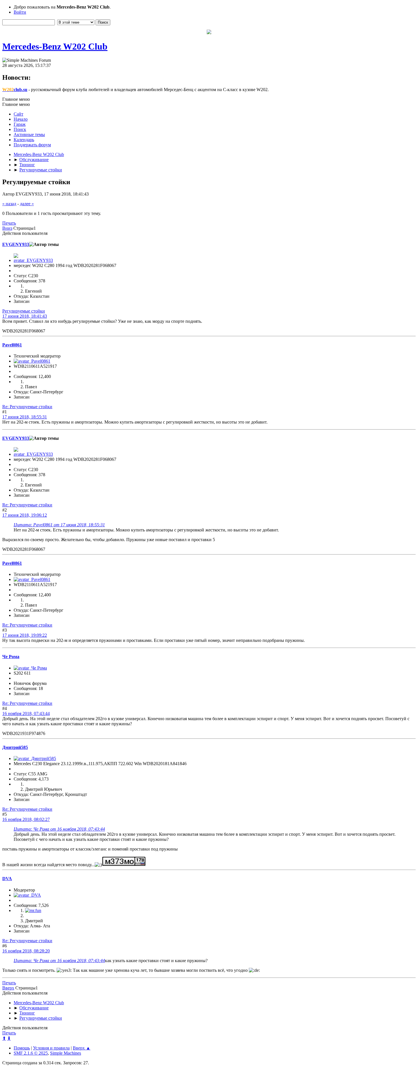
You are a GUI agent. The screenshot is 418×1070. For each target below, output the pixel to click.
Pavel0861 (12, 344)
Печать (9, 223)
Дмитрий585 (15, 747)
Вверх (8, 987)
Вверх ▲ (81, 1048)
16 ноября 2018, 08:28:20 (26, 950)
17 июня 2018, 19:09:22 (24, 635)
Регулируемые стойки (23, 311)
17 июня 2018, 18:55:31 (24, 416)
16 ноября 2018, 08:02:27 (26, 819)
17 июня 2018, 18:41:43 (24, 316)
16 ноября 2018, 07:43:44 (26, 713)
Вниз (7, 228)
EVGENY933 (15, 244)
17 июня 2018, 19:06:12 (24, 515)
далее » (27, 203)
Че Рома (10, 656)
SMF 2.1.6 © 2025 (31, 1053)
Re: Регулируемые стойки (27, 406)
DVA (7, 878)
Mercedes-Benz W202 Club (54, 46)
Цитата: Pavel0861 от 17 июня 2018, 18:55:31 (59, 524)
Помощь (22, 1048)
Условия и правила (51, 1048)
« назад (9, 203)
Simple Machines (65, 1053)
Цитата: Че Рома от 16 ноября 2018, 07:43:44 (59, 829)
